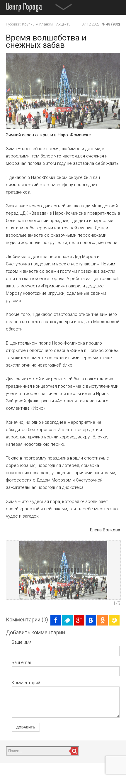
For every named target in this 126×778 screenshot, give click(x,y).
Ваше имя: (22, 642)
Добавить (25, 727)
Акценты (63, 24)
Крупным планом (37, 24)
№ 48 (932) (110, 24)
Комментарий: (26, 682)
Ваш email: (22, 662)
